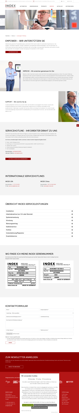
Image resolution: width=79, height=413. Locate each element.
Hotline (8, 230)
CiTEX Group (64, 394)
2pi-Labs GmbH (65, 402)
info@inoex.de (8, 405)
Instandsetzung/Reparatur (15, 233)
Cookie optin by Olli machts (54, 412)
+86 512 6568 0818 (51, 184)
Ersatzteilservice (11, 236)
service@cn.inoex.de (48, 186)
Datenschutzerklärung (26, 410)
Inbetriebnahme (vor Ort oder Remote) (19, 214)
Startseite (7, 35)
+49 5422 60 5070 (17, 151)
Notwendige (32, 379)
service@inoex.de (18, 153)
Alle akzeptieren (28, 405)
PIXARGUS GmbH (66, 399)
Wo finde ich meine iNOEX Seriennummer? (18, 158)
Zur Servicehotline (13, 52)
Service (13, 35)
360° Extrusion (65, 404)
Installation (10, 211)
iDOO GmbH (65, 400)
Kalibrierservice (11, 227)
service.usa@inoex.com (14, 186)
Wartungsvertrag (12, 223)
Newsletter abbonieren (14, 366)
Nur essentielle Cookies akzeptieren (45, 405)
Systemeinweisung (12, 217)
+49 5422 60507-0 (10, 402)
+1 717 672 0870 (16, 184)
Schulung (9, 220)
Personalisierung (47, 379)
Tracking (39, 379)
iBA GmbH (64, 395)
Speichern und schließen (39, 407)
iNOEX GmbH (65, 397)
